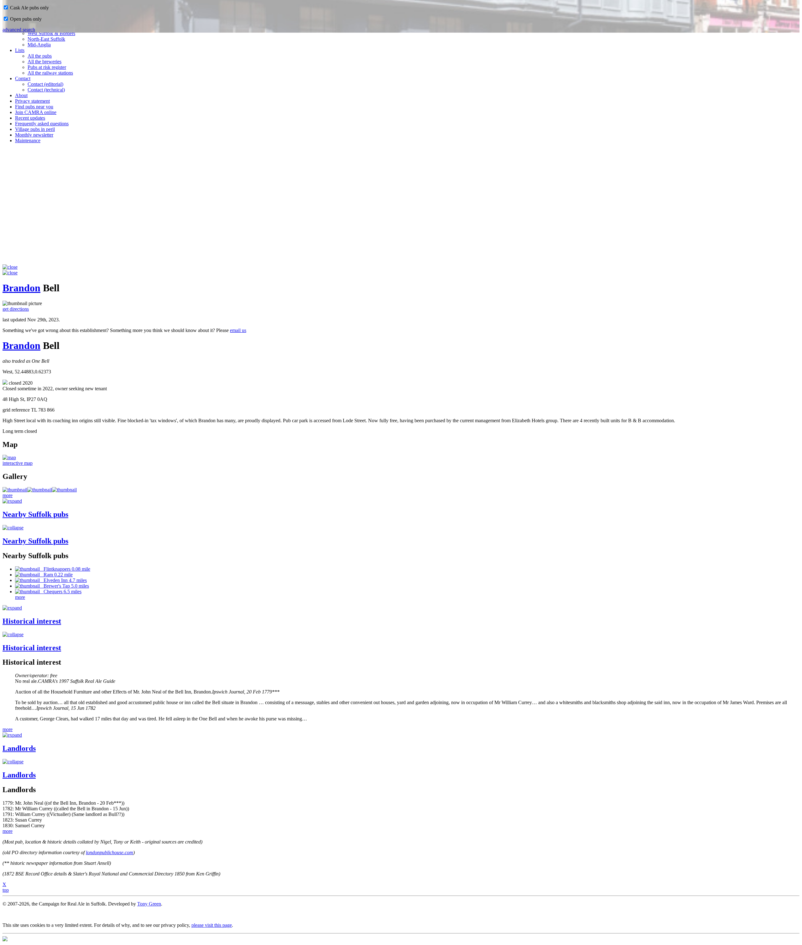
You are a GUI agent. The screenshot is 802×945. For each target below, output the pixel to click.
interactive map (18, 463)
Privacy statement (32, 101)
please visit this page (211, 925)
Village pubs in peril (35, 129)
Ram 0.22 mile (56, 574)
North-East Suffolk (46, 39)
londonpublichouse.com (109, 852)
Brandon (21, 287)
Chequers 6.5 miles (60, 591)
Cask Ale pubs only (29, 7)
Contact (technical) (46, 89)
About (21, 95)
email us (238, 330)
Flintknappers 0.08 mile (65, 569)
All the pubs (40, 56)
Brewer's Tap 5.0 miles (64, 586)
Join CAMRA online (35, 112)
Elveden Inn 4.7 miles (63, 580)
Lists (19, 50)
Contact (22, 78)
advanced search (19, 29)
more (8, 495)
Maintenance (27, 140)
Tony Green (149, 903)
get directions (16, 309)
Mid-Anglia (39, 44)
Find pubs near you (34, 106)
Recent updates (30, 118)
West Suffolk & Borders (51, 33)
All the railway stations (50, 72)
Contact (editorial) (45, 84)
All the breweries (44, 61)
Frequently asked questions (42, 123)
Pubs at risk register (47, 67)
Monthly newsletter (34, 135)
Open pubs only (25, 19)
